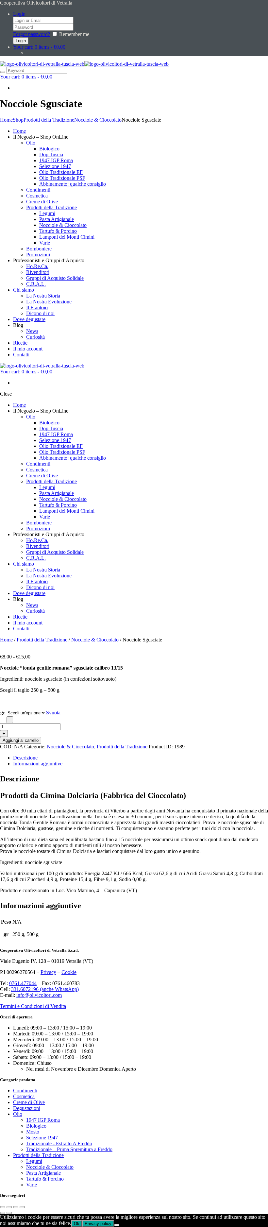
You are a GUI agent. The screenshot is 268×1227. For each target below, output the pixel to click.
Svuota (53, 712)
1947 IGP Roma (43, 1120)
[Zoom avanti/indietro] (2, 1207)
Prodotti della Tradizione (49, 120)
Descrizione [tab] (25, 757)
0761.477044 (23, 983)
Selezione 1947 (42, 1137)
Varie (31, 1184)
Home (6, 120)
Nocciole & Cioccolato (98, 120)
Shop (18, 120)
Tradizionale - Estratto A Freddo (59, 1143)
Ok (76, 1223)
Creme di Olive (29, 1102)
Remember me (74, 34)
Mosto (32, 1131)
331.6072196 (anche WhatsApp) (45, 989)
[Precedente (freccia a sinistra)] (2, 1213)
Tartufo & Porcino (45, 1179)
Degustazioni (26, 1108)
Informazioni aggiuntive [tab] (37, 763)
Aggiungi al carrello (21, 740)
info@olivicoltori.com (39, 995)
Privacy (48, 972)
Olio (17, 1114)
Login (19, 14)
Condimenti (25, 1090)
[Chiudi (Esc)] (22, 1207)
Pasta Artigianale (43, 1173)
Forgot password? (31, 34)
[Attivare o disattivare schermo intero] (9, 1207)
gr (2, 712)
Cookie (68, 972)
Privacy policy (98, 1223)
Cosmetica (24, 1096)
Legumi (34, 1161)
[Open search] (2, 72)
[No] (116, 1225)
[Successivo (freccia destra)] (9, 1213)
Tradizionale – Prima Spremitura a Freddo (69, 1149)
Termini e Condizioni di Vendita (33, 1006)
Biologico (36, 1126)
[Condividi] (15, 1207)
